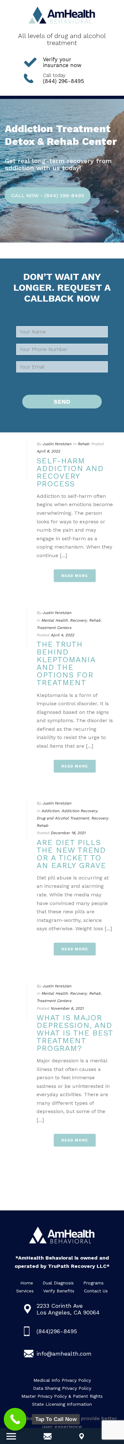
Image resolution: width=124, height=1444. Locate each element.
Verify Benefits (58, 1290)
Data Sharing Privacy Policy (62, 1388)
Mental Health (54, 620)
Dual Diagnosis (58, 1282)
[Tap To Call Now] (15, 1419)
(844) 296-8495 (63, 78)
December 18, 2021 (68, 833)
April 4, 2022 (62, 635)
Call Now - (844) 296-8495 (47, 195)
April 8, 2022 (48, 451)
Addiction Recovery (79, 811)
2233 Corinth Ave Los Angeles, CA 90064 (68, 1309)
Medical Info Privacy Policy (62, 1380)
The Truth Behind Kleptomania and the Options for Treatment (66, 663)
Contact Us (96, 1290)
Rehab (83, 444)
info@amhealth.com (64, 1353)
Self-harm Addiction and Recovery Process (70, 472)
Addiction (50, 811)
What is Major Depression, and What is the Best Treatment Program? (75, 1033)
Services (25, 1290)
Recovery (78, 620)
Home (26, 1282)
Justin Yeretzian (56, 444)
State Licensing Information (62, 1404)
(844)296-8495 (57, 1331)
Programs (93, 1282)
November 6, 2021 (67, 1008)
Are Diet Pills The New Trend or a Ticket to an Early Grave (71, 854)
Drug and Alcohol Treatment (63, 818)
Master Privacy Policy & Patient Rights (62, 1396)
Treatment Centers (54, 627)
